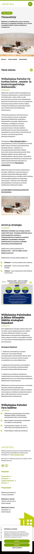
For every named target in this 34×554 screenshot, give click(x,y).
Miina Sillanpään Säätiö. (17, 454)
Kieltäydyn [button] (17, 545)
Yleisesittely (23, 59)
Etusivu (3, 59)
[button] (30, 4)
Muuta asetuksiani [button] (17, 547)
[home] (8, 4)
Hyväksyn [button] (16, 541)
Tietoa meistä (12, 59)
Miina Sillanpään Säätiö (18, 141)
